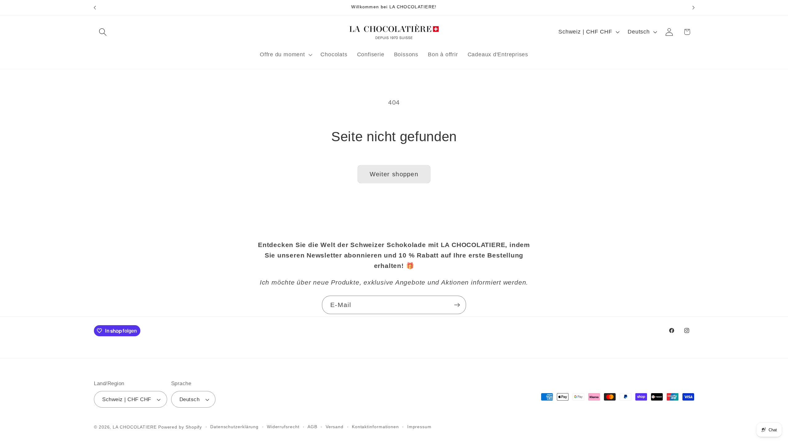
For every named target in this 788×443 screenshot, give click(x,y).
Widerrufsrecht (283, 426)
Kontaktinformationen (375, 426)
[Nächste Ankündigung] (693, 7)
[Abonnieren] (457, 305)
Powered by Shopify (180, 427)
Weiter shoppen (394, 174)
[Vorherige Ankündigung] (95, 7)
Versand (335, 426)
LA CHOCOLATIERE (135, 427)
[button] (102, 32)
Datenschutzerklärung (234, 426)
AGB (312, 426)
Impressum (419, 426)
